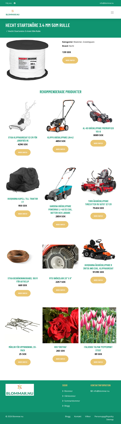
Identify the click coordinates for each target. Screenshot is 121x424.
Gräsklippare (88, 42)
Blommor (68, 391)
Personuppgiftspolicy (104, 416)
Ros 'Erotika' (60, 346)
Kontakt (77, 416)
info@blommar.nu (107, 3)
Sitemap (110, 419)
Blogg (67, 406)
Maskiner (78, 42)
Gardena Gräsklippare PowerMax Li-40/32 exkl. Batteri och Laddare (60, 209)
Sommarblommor (72, 401)
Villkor (88, 416)
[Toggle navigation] (112, 12)
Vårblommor (70, 396)
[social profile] (14, 3)
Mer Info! (70, 60)
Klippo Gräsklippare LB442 (60, 137)
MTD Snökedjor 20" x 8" (60, 278)
